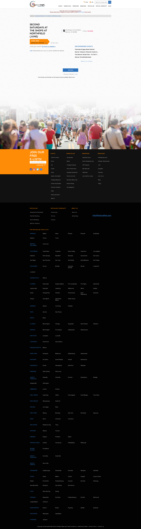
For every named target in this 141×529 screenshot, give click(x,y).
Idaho (32, 318)
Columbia (45, 456)
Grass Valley (71, 251)
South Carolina (33, 456)
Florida (32, 284)
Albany (45, 413)
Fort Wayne (58, 329)
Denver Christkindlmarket (83, 57)
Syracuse (95, 413)
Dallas (32, 481)
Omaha (57, 389)
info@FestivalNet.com (102, 215)
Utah (31, 491)
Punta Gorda (71, 293)
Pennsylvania (34, 442)
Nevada (32, 407)
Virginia (33, 497)
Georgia (33, 306)
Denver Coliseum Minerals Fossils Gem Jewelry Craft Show (86, 52)
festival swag (70, 183)
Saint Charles (84, 323)
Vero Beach (46, 298)
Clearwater (46, 284)
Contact (53, 219)
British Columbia (33, 244)
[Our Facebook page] (31, 169)
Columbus (71, 419)
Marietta (70, 306)
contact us (101, 526)
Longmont (96, 266)
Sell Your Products (35, 223)
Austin (44, 476)
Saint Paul (70, 365)
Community (54, 212)
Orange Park (46, 293)
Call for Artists (55, 157)
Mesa (56, 233)
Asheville (45, 377)
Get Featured (85, 168)
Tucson (45, 238)
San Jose (57, 260)
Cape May (45, 395)
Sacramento (84, 255)
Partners (100, 172)
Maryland (33, 353)
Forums (53, 216)
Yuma (57, 238)
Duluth (44, 365)
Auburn (45, 507)
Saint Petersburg (84, 293)
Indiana (32, 329)
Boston (45, 347)
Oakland (32, 255)
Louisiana (33, 341)
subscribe (40, 165)
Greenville (58, 456)
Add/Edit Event (86, 157)
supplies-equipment (72, 172)
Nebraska (33, 389)
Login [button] (76, 74)
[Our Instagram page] (34, 169)
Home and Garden (56, 183)
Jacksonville (33, 288)
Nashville (95, 470)
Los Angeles (96, 251)
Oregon (32, 436)
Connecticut (34, 278)
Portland (57, 436)
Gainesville (96, 284)
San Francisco (46, 260)
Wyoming (33, 519)
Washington (34, 507)
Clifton (57, 395)
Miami (82, 288)
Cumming (58, 306)
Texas (32, 476)
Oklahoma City (47, 424)
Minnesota (33, 365)
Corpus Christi (97, 476)
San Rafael (71, 260)
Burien (57, 507)
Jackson (45, 519)
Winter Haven (71, 298)
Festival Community (101, 6)
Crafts (52, 168)
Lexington (45, 335)
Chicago (57, 323)
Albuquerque (46, 401)
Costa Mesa (46, 251)
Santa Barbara (85, 260)
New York (33, 413)
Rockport (45, 485)
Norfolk (83, 497)
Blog (109, 6)
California (34, 251)
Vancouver (46, 244)
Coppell (83, 476)
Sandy (57, 491)
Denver (83, 266)
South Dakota (32, 463)
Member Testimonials (103, 161)
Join (31, 51)
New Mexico (34, 401)
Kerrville (83, 481)
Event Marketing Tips (88, 161)
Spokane (95, 507)
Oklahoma (33, 424)
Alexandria (46, 497)
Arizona (33, 233)
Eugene (45, 436)
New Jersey (34, 395)
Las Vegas (46, 407)
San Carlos (96, 255)
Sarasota (95, 293)
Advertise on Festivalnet (36, 212)
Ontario (33, 430)
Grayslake (71, 323)
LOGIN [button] (86, 2)
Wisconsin (33, 513)
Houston (70, 481)
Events (53, 153)
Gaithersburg (71, 353)
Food (52, 172)
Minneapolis (58, 365)
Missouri (33, 371)
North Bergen (84, 395)
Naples (95, 288)
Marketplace (67, 6)
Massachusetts (34, 347)
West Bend (58, 513)
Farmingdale (71, 395)
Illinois (32, 323)
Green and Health (56, 176)
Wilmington (46, 383)
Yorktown (45, 501)
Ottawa (45, 430)
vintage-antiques (71, 165)
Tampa (32, 298)
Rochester (83, 413)
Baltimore (58, 353)
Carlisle (45, 442)
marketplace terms (82, 526)
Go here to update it (48, 46)
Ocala (31, 293)
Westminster (84, 353)
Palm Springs (46, 255)
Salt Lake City (46, 491)
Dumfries (57, 497)
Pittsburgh (83, 442)
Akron (44, 419)
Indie (52, 191)
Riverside (70, 255)
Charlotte (57, 377)
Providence (46, 448)
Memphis (83, 470)
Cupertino (58, 251)
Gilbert (44, 233)
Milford (45, 278)
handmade (70, 157)
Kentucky (33, 335)
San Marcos (71, 485)
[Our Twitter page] (37, 169)
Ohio (31, 419)
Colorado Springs (70, 266)
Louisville (57, 335)
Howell (70, 359)
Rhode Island (32, 449)
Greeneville (58, 470)
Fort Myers (83, 284)
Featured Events (55, 194)
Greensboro (84, 377)
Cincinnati (57, 419)
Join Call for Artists (87, 176)
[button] (46, 43)
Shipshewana (84, 329)
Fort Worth (46, 481)
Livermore (83, 251)
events (60, 6)
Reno (56, 407)
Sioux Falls (45, 463)
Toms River (96, 395)
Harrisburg (58, 442)
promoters (76, 6)
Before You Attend (86, 61)
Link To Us (101, 176)
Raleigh (95, 377)
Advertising (75, 216)
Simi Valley (96, 260)
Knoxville (70, 470)
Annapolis (45, 353)
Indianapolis (71, 329)
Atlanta (45, 306)
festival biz (91, 6)
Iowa (31, 312)
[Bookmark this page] (41, 169)
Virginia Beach (34, 501)
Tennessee (33, 470)
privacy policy (92, 526)
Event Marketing (34, 219)
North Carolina (33, 378)
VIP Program (85, 165)
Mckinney (95, 481)
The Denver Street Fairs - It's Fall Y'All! (86, 54)
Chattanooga (46, 470)
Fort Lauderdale (72, 284)
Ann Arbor (45, 359)
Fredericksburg (59, 481)
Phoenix (70, 233)
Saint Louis (58, 371)
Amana (45, 312)
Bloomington (46, 323)
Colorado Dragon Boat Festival (84, 49)
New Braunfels (34, 485)
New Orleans (58, 341)
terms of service (71, 526)
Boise (44, 318)
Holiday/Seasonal (56, 180)
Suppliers (100, 168)
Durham (70, 377)
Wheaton (95, 323)
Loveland (32, 272)
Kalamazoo (84, 359)
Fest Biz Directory (35, 216)
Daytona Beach (59, 284)
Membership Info (102, 157)
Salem (69, 436)
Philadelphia (71, 442)
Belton (57, 476)
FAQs (99, 183)
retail (68, 161)
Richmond (96, 497)
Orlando (57, 293)
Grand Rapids (59, 359)
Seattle (82, 507)
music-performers (71, 168)
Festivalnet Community (58, 208)
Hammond (46, 341)
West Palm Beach (58, 299)
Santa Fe (57, 401)
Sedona (32, 238)
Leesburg (58, 288)
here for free (81, 12)
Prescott (83, 233)
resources (83, 6)
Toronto (57, 430)
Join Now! (70, 70)
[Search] (109, 2)
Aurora (44, 266)
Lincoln (45, 389)
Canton (70, 476)
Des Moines (58, 312)
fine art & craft (71, 176)
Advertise (84, 172)
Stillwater (83, 365)
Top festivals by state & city (39, 229)
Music (52, 161)
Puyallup (70, 507)
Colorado (33, 266)
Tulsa (56, 424)
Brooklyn (57, 413)
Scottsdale (96, 233)
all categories (70, 187)
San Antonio (58, 485)
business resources (72, 180)
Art (52, 165)
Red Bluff (57, 255)
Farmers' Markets (55, 187)
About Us (75, 208)
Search (53, 198)
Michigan (33, 359)
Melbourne (71, 288)
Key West (45, 288)
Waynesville (33, 383)
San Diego (33, 260)
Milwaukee (45, 513)
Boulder (57, 266)
